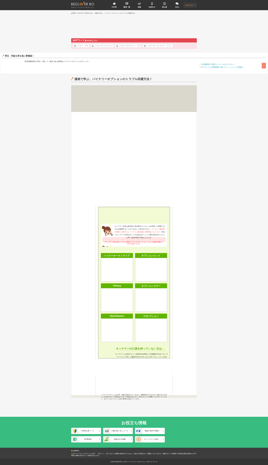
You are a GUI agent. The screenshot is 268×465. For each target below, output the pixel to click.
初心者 (164, 7)
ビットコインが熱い (151, 439)
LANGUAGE (189, 5)
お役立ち (152, 7)
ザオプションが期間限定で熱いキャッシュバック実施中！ (222, 67)
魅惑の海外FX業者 (152, 431)
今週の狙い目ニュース (119, 431)
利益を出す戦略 (120, 439)
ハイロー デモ (82, 46)
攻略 (139, 7)
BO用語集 (88, 439)
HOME (114, 7)
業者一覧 (127, 7)
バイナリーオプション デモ (129, 46)
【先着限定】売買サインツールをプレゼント (217, 64)
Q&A (177, 7)
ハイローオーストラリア (103, 46)
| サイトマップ (151, 462)
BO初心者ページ (88, 431)
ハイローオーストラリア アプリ (158, 46)
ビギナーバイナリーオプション (82, 7)
